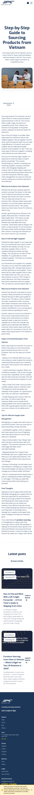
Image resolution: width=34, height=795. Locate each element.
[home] (9, 3)
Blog (3, 725)
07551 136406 (9, 784)
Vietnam (4, 764)
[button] (31, 3)
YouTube (4, 754)
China (3, 761)
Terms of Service (5, 774)
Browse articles (17, 561)
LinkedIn (4, 749)
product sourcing (24, 520)
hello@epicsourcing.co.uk (8, 781)
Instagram (4, 751)
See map (4, 739)
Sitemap (4, 728)
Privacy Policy (5, 771)
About (3, 719)
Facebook (4, 746)
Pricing (3, 722)
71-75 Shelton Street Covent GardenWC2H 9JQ (10, 735)
